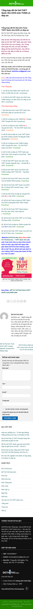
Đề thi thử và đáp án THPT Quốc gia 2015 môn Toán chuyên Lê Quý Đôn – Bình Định (16, 154)
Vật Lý (3, 510)
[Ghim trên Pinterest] (21, 301)
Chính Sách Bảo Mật (15, 601)
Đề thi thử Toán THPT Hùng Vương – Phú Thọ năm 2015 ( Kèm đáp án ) (15, 211)
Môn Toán (4, 486)
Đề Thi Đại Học (6, 468)
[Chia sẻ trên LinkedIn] (24, 301)
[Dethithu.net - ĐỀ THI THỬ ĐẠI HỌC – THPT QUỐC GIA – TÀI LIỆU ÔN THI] (16, 3)
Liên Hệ (5, 601)
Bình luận (5, 368)
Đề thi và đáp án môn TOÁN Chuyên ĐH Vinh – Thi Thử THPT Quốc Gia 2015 (16, 128)
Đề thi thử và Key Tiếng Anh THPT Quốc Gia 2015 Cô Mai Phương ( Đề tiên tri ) (15, 451)
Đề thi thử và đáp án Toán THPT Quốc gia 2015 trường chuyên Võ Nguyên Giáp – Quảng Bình (16, 136)
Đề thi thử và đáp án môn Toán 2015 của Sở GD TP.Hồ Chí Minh (25, 347)
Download (23, 93)
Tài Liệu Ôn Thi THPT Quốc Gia (12, 500)
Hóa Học (4, 476)
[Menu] (2, 3)
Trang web (5, 400)
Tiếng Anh (4, 503)
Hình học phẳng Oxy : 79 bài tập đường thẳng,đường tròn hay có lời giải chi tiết (15, 434)
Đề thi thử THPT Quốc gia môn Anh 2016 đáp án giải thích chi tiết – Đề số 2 (15, 445)
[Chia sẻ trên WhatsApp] (8, 301)
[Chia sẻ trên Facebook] (11, 301)
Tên (4, 384)
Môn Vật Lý (5, 489)
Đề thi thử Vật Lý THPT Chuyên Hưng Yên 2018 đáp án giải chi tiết (15, 439)
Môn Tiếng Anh (6, 482)
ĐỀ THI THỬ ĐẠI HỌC (8, 472)
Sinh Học (4, 496)
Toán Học (4, 507)
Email (4, 392)
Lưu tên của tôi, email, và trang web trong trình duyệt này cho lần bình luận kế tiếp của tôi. (15, 411)
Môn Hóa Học (6, 479)
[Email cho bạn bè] (18, 301)
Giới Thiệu (27, 601)
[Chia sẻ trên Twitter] (14, 301)
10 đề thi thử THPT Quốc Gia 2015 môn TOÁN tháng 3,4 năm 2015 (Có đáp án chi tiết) (16, 99)
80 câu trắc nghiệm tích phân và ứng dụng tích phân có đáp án (16, 457)
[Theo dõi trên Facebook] (26, 588)
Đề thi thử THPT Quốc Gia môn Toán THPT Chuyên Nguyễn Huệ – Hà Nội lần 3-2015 (16, 163)
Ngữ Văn (4, 493)
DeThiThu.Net (13, 237)
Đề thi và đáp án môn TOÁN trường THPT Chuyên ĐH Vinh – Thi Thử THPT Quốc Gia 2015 (14, 145)
